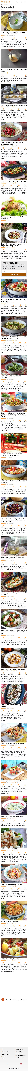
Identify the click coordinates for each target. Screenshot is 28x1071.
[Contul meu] (16, 1)
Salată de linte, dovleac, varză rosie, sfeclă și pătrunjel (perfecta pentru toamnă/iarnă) (13, 519)
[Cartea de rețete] (13, 1)
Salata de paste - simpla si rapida (12, 743)
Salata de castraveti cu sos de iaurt (13, 816)
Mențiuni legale (20, 1058)
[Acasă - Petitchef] (1, 5)
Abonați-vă (14, 274)
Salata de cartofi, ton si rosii (10, 959)
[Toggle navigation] (25, 2)
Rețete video (5, 1051)
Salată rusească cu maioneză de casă (14, 105)
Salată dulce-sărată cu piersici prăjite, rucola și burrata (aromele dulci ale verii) (14, 631)
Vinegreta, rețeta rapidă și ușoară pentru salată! (12, 558)
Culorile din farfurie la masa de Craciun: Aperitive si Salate (11, 454)
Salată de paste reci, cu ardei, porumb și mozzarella (14, 481)
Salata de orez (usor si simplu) (11, 884)
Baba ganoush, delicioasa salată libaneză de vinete (12, 143)
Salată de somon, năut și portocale (13, 669)
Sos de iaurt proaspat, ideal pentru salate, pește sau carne (13, 33)
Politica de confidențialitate (19, 1052)
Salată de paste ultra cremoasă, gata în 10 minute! (13, 300)
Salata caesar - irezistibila (10, 849)
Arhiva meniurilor (6, 1054)
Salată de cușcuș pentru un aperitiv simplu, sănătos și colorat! (13, 245)
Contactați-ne (19, 1049)
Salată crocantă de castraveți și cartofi (12, 705)
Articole (4, 1059)
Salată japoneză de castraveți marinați (11, 376)
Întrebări (4, 1056)
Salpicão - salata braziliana (10, 921)
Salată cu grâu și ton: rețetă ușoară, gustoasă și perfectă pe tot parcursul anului (13, 414)
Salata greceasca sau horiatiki (11, 781)
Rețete (3, 1049)
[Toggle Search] (21, 1)
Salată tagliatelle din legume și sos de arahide (14, 593)
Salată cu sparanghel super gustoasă (13, 181)
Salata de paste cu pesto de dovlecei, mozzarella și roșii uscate (14, 337)
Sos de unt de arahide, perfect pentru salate (14, 70)
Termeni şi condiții (20, 1055)
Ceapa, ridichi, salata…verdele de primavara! (12, 217)
